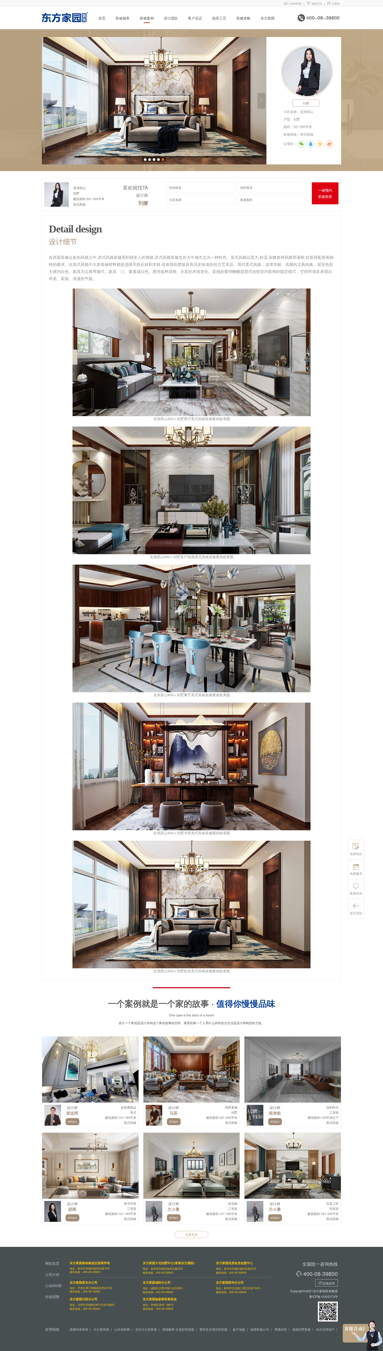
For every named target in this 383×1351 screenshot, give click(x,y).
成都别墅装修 (301, 1329)
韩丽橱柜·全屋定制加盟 (178, 1329)
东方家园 (267, 18)
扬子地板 (239, 1329)
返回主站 (314, 3)
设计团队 (171, 18)
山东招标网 (122, 1329)
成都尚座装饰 (79, 1329)
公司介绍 (52, 1274)
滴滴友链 (280, 1329)
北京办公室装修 (146, 1329)
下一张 (261, 101)
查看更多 (191, 1234)
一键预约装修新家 (325, 193)
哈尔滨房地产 (325, 1329)
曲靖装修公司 (259, 1329)
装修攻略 (243, 18)
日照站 (333, 3)
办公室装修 (101, 1329)
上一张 (47, 101)
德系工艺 (219, 18)
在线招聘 (52, 1296)
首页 (102, 18)
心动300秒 (292, 3)
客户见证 (195, 18)
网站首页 (52, 1263)
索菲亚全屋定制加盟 (213, 1329)
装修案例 (147, 18)
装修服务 (122, 18)
